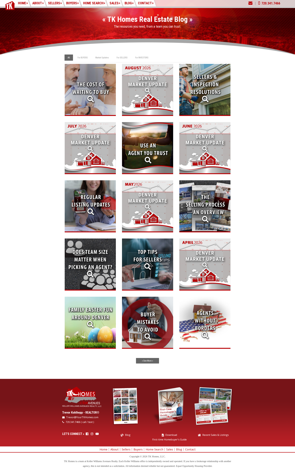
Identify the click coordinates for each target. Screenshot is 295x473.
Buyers (71, 3)
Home (22, 3)
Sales (114, 3)
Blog (128, 3)
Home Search (93, 3)
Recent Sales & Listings (215, 435)
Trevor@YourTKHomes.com (81, 417)
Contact (145, 3)
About (37, 3)
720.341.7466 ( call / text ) (79, 422)
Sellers (54, 3)
